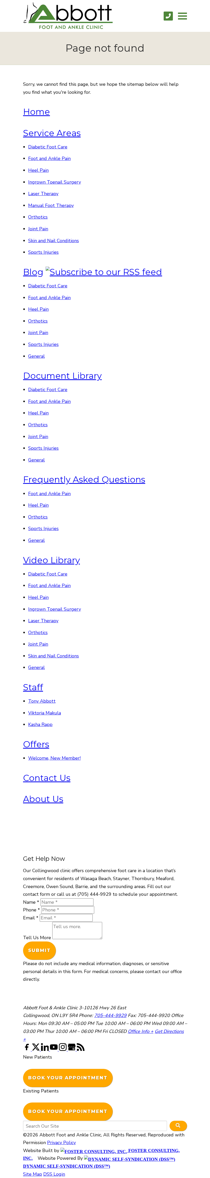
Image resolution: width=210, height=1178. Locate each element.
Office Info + (140, 1031)
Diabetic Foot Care (47, 147)
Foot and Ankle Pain (49, 158)
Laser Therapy (43, 194)
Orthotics (38, 217)
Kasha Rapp (40, 724)
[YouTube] (54, 1049)
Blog (33, 272)
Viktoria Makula (44, 713)
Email (30, 918)
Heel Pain (38, 170)
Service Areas (52, 133)
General (36, 356)
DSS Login (54, 1174)
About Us (43, 799)
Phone (31, 910)
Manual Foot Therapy (51, 205)
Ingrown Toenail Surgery (54, 182)
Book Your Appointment (68, 1078)
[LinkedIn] (45, 1049)
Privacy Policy (61, 1142)
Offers (36, 744)
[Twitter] (36, 1049)
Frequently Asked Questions (84, 479)
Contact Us (46, 778)
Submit (39, 950)
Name (31, 902)
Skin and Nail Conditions (53, 241)
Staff (33, 687)
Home (36, 112)
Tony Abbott (42, 701)
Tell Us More (37, 938)
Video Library (51, 560)
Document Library (62, 376)
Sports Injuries (43, 252)
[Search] (178, 1126)
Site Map (32, 1174)
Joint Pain (38, 229)
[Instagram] (63, 1049)
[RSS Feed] (81, 1049)
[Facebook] (27, 1049)
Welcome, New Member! (54, 758)
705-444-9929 (110, 1015)
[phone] (168, 16)
